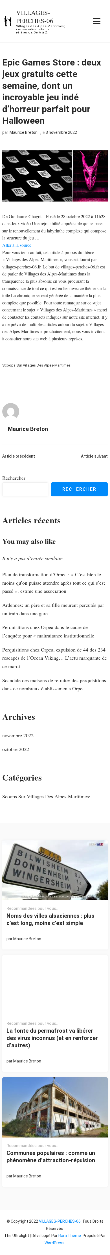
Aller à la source (16, 245)
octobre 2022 (15, 749)
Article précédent (18, 456)
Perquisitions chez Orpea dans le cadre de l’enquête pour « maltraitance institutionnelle (48, 631)
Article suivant (94, 456)
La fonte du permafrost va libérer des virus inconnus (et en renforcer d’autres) (52, 1038)
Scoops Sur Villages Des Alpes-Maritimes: (36, 365)
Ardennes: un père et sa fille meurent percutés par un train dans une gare (53, 609)
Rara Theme (69, 1235)
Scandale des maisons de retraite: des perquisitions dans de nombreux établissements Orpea (54, 684)
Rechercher (13, 477)
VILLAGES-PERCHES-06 (34, 16)
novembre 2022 (18, 735)
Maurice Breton (24, 132)
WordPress (55, 1243)
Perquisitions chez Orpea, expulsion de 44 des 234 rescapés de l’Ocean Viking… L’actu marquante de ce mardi (54, 658)
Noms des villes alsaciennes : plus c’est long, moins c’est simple (50, 919)
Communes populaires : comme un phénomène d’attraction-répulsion (50, 1157)
